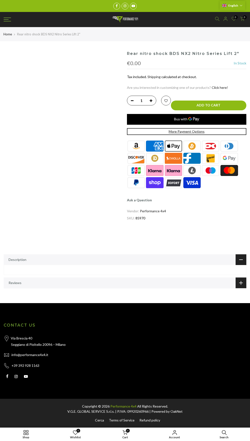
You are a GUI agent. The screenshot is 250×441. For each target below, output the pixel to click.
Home (7, 34)
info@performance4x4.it (29, 355)
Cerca (99, 420)
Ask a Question (139, 200)
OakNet (176, 411)
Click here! (220, 87)
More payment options (187, 131)
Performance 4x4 (153, 211)
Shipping (154, 77)
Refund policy (149, 420)
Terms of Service (122, 420)
